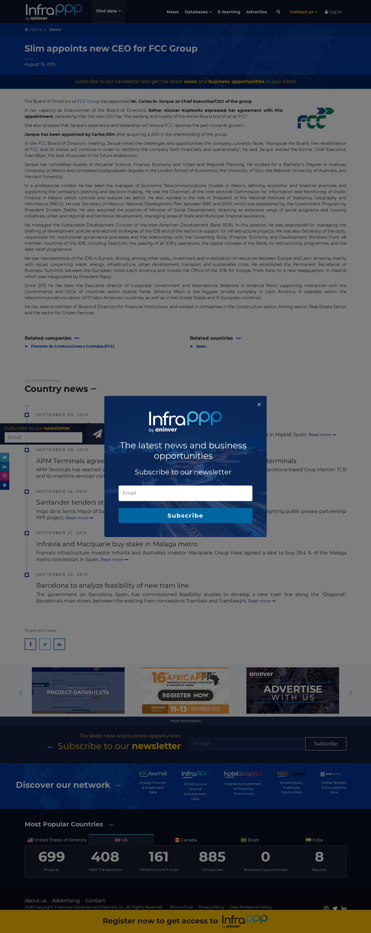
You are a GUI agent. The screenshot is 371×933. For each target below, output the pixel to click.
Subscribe (185, 515)
